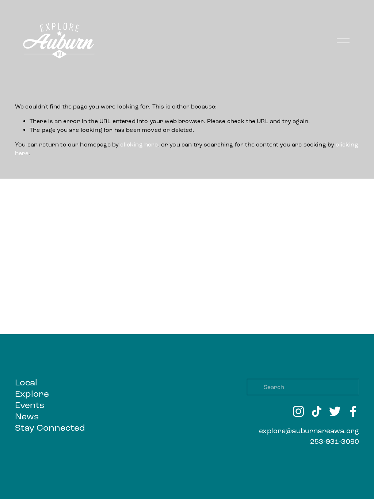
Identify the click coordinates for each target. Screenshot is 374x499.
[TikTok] (317, 411)
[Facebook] (353, 411)
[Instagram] (298, 411)
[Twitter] (335, 411)
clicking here (139, 144)
